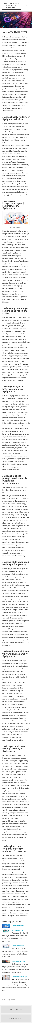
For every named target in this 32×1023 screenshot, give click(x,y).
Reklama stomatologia (19, 977)
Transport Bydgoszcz (19, 961)
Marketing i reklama (10, 999)
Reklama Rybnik (17, 930)
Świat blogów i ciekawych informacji (11, 6)
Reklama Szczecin (18, 926)
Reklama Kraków (18, 946)
